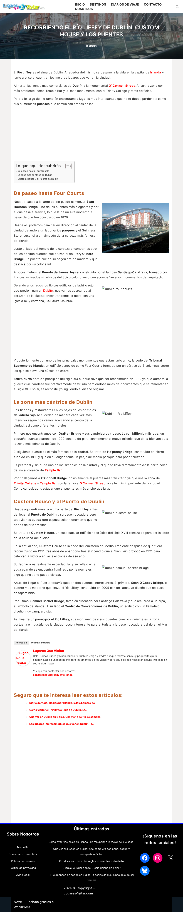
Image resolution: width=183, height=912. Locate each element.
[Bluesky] (145, 871)
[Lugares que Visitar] (23, 665)
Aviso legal (22, 874)
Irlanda (91, 46)
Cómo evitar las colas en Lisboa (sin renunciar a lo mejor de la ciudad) (91, 841)
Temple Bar (53, 470)
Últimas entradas (40, 642)
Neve (18, 902)
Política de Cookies (23, 861)
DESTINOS (98, 4)
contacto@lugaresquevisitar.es (53, 674)
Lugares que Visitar (48, 651)
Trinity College (25, 483)
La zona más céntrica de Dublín (35, 174)
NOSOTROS (84, 9)
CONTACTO (153, 4)
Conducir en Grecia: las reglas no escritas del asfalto (91, 861)
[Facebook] (145, 858)
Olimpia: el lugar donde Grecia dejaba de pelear (91, 867)
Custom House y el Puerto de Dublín (38, 178)
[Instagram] (157, 858)
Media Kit (23, 847)
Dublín (48, 290)
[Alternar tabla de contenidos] (67, 166)
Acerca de (21, 642)
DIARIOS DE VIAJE (125, 4)
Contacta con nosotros (23, 854)
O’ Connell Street (122, 85)
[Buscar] (177, 6)
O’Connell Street (92, 483)
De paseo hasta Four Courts (33, 170)
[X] (170, 858)
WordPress (22, 907)
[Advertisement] (91, 134)
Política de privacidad (23, 867)
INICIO (80, 4)
